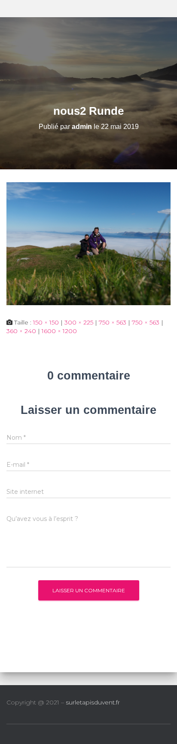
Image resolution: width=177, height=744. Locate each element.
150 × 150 (46, 322)
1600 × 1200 (59, 331)
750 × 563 (112, 322)
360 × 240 (21, 331)
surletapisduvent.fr (93, 702)
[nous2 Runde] (88, 243)
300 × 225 (78, 322)
